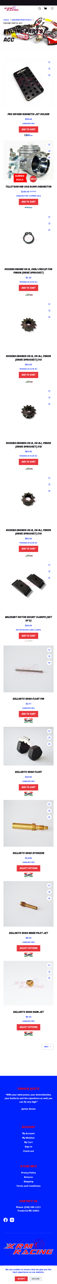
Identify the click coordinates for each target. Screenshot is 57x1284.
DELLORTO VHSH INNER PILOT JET (28, 933)
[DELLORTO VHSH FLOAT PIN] (28, 669)
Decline (35, 1279)
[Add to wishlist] (49, 62)
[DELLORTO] (28, 721)
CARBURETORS (28, 124)
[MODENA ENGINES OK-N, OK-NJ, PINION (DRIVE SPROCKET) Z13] (28, 325)
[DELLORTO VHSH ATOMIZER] (28, 823)
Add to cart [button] (28, 129)
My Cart (28, 1142)
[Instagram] (12, 1220)
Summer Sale (35, 196)
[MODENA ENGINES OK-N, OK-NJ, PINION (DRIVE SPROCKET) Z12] (28, 412)
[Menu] (52, 8)
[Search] (39, 8)
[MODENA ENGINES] (28, 294)
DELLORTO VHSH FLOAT (28, 772)
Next (46, 1047)
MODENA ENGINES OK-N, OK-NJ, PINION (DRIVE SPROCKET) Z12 (28, 444)
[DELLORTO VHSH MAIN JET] (28, 983)
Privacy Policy (28, 1172)
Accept (21, 1279)
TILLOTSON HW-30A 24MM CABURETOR (28, 186)
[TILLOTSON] (28, 207)
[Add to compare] (49, 68)
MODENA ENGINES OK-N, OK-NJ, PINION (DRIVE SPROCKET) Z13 (28, 358)
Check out (28, 1151)
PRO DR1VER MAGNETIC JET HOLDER (28, 114)
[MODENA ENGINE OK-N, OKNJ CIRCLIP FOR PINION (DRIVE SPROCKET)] (28, 238)
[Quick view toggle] (49, 75)
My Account (28, 1133)
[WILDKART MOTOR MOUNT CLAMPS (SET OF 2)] (28, 586)
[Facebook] (5, 1220)
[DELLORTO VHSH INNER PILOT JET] (28, 904)
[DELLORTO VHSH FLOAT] (28, 746)
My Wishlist (28, 1138)
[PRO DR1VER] (28, 135)
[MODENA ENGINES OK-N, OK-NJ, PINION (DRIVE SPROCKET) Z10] (28, 499)
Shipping (28, 1181)
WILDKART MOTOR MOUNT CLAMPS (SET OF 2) (28, 619)
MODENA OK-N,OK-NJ (28, 282)
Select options (28, 868)
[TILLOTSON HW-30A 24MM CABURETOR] (28, 160)
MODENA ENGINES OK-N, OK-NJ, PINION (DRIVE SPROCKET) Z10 (28, 532)
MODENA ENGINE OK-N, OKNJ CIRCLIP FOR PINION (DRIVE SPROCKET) (28, 271)
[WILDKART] (28, 640)
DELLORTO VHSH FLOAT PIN (28, 699)
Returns (28, 1177)
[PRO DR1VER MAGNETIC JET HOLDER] (28, 83)
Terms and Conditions (28, 1186)
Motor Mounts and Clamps (28, 630)
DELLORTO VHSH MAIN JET (28, 1012)
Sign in (28, 1146)
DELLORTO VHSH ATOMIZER (28, 853)
